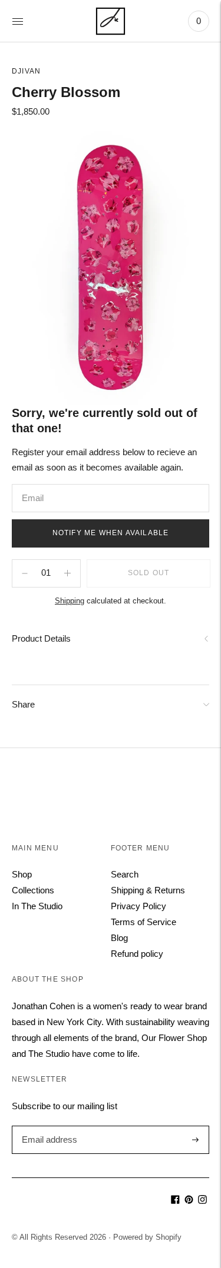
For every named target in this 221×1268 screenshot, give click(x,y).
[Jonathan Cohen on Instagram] (202, 1201)
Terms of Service (143, 922)
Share (23, 704)
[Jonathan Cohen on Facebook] (175, 1201)
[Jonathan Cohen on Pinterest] (188, 1201)
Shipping (69, 600)
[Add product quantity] (24, 573)
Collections (33, 890)
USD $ (29, 1198)
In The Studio (37, 906)
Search (124, 874)
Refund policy (137, 954)
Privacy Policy (138, 906)
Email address (48, 1126)
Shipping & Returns (148, 890)
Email (33, 484)
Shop (22, 874)
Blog (119, 938)
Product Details (41, 638)
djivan (26, 71)
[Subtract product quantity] (67, 573)
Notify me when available (110, 533)
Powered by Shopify (147, 1237)
